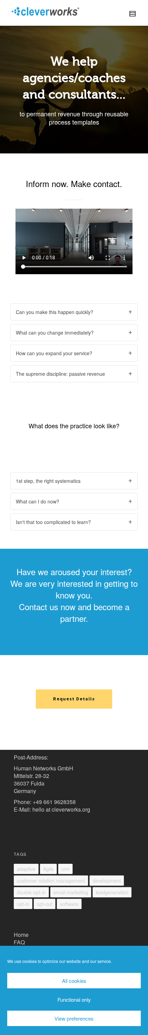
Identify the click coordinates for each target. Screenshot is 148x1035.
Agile (48, 868)
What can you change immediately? (55, 332)
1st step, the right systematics (48, 480)
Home (21, 935)
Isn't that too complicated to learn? (53, 522)
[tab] (74, 312)
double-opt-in (31, 892)
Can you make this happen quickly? (54, 312)
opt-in (23, 903)
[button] (74, 699)
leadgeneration (112, 892)
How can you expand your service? (54, 353)
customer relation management (51, 880)
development (107, 880)
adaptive (26, 868)
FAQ (19, 942)
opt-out (44, 903)
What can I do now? (37, 501)
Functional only (74, 999)
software (69, 903)
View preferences (74, 1018)
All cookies (74, 980)
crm (65, 868)
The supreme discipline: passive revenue (60, 373)
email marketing (70, 892)
